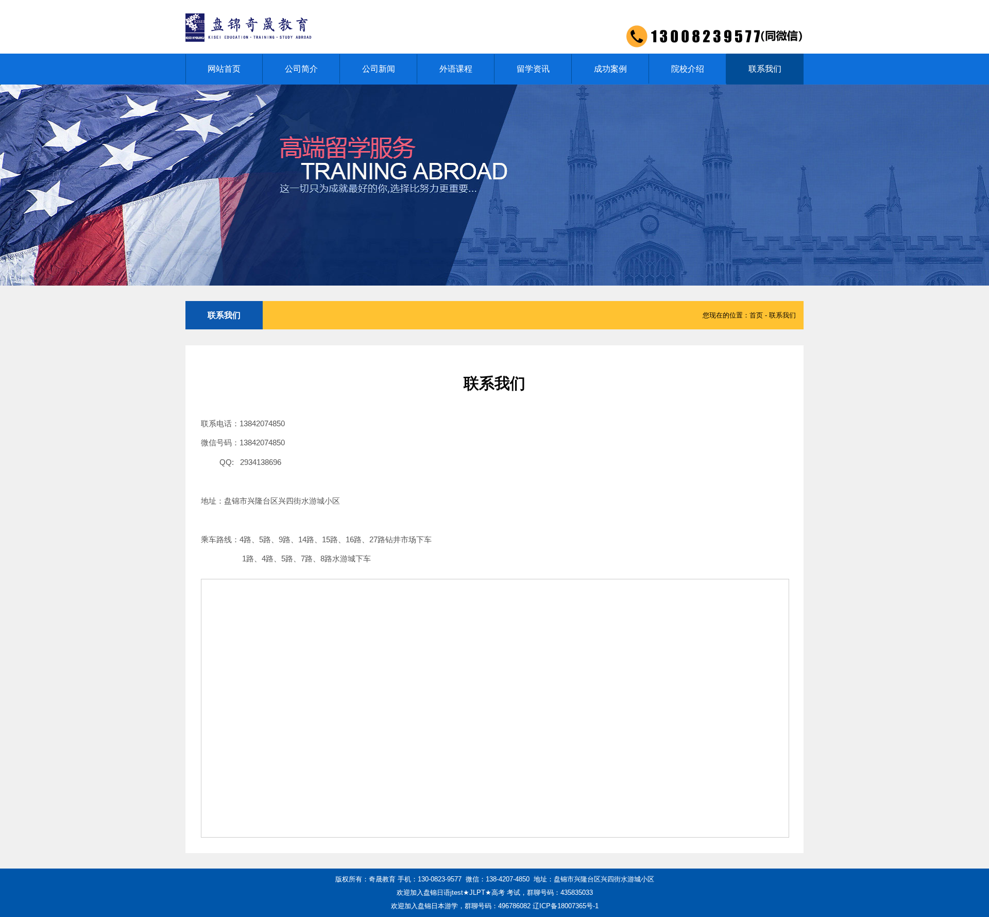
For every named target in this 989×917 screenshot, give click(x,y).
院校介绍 (687, 68)
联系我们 (764, 68)
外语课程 (455, 68)
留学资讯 (533, 68)
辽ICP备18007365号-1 (566, 906)
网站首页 (224, 68)
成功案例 (610, 68)
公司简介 (301, 68)
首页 (756, 315)
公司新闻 (378, 68)
